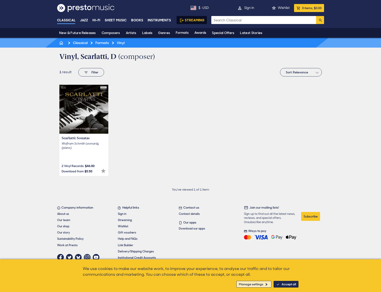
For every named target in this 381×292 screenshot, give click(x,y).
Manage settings (251, 284)
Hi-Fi (96, 20)
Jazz (84, 20)
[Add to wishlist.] (103, 171)
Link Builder (125, 245)
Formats (182, 32)
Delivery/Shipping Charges (136, 251)
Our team (63, 220)
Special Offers (223, 33)
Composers (111, 33)
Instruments (159, 20)
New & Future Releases (77, 33)
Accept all (289, 284)
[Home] (61, 42)
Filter (94, 72)
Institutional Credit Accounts (137, 258)
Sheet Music (116, 20)
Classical (66, 20)
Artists (131, 33)
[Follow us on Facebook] (61, 257)
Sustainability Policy (70, 239)
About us (63, 214)
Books (137, 20)
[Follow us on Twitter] (70, 257)
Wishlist (284, 8)
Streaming (195, 20)
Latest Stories (251, 33)
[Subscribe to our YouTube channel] (97, 257)
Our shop (63, 226)
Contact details (189, 214)
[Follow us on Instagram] (88, 257)
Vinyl (120, 42)
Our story (63, 232)
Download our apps (192, 228)
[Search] (320, 20)
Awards (200, 32)
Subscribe (311, 216)
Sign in (249, 8)
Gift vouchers (127, 232)
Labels (147, 33)
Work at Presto (67, 245)
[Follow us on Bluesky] (79, 257)
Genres (164, 33)
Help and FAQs (127, 239)
